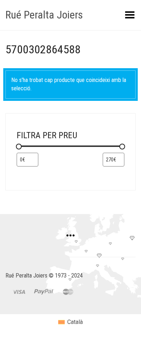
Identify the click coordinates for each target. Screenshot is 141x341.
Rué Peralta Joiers (44, 14)
